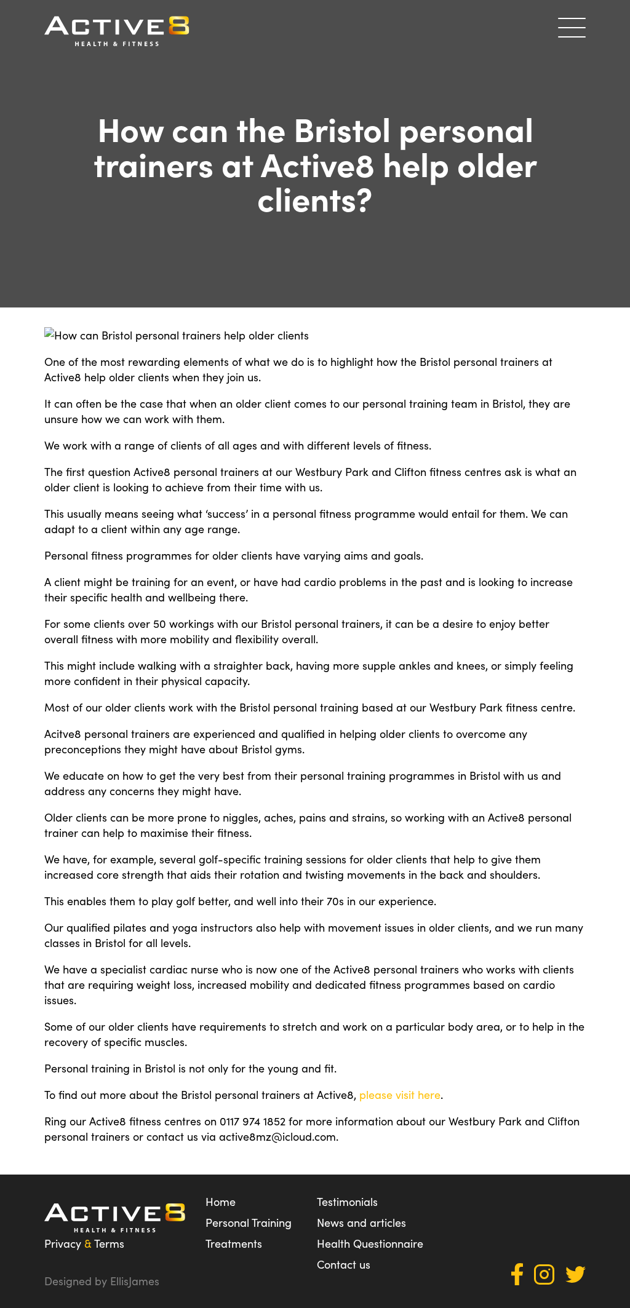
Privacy (62, 1243)
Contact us (343, 1264)
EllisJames (134, 1280)
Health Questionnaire (370, 1243)
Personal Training (248, 1222)
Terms (109, 1243)
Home (220, 1201)
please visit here (400, 1094)
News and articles (361, 1222)
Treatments (233, 1243)
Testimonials (347, 1201)
